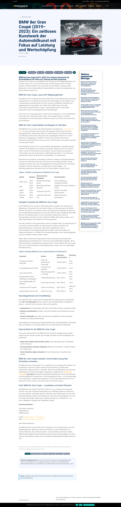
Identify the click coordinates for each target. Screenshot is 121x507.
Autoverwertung (36, 453)
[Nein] (119, 505)
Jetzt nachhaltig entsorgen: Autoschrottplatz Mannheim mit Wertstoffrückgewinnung (89, 165)
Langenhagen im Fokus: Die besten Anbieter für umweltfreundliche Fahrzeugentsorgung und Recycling (90, 203)
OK (77, 504)
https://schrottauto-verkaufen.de (33, 419)
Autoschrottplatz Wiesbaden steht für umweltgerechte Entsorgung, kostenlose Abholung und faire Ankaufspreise (91, 172)
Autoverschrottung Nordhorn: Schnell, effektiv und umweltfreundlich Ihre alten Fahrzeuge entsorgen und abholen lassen (91, 192)
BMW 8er (44, 453)
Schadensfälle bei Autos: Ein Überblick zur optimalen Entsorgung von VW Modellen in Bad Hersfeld (91, 106)
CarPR (27, 53)
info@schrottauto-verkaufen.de (34, 417)
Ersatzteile (52, 453)
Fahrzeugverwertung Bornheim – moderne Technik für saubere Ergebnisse (89, 159)
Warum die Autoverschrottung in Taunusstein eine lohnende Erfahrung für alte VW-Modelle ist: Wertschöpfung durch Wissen (91, 112)
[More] (74, 72)
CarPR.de (22, 478)
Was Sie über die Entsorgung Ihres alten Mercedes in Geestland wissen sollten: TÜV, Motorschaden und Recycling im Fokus (90, 99)
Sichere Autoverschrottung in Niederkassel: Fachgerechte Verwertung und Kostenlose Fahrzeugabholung (89, 83)
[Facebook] (13, 1)
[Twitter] (16, 1)
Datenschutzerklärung (89, 504)
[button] (107, 6)
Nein (81, 504)
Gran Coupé (59, 453)
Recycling (66, 453)
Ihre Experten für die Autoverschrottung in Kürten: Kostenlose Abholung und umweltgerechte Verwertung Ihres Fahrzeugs (90, 91)
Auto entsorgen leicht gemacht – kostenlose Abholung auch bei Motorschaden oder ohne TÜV (89, 178)
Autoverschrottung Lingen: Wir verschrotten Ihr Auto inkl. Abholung (90, 198)
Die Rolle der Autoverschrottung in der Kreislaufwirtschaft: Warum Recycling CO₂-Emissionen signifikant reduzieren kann (91, 217)
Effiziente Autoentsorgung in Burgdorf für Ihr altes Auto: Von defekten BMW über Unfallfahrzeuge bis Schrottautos (90, 120)
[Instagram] (14, 1)
